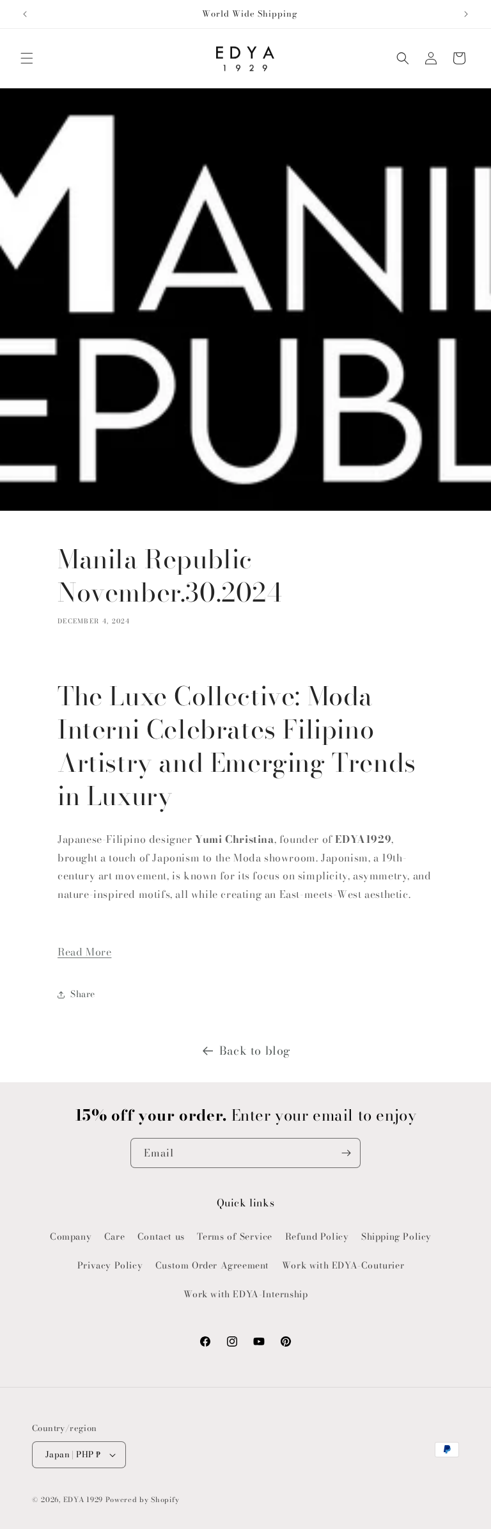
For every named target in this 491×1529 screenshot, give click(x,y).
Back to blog (255, 1050)
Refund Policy (317, 1236)
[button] (27, 58)
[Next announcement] (466, 14)
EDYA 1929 (83, 1499)
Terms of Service (234, 1236)
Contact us (161, 1236)
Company (70, 1236)
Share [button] (82, 994)
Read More (84, 951)
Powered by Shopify (142, 1499)
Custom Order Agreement (212, 1265)
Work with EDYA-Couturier (343, 1265)
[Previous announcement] (25, 14)
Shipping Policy (396, 1236)
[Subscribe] (346, 1153)
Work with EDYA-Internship (245, 1294)
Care (114, 1236)
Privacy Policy (110, 1265)
